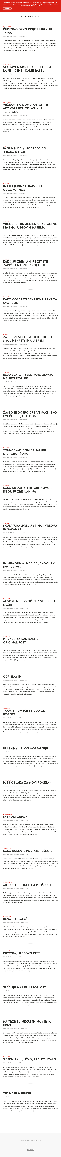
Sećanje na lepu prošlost (24, 987)
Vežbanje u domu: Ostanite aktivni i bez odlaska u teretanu (25, 109)
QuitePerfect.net (30, 1149)
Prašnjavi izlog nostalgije (25, 748)
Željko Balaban (13, 36)
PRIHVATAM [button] (7, 8)
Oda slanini (13, 676)
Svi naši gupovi (15, 817)
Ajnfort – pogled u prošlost (27, 885)
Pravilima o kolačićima (33, 5)
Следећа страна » (30, 1125)
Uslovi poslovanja (30, 1145)
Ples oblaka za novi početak (27, 782)
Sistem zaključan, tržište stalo (29, 1059)
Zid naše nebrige (17, 1093)
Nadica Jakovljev (14, 608)
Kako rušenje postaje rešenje (27, 851)
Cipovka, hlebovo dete (22, 953)
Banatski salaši (15, 919)
